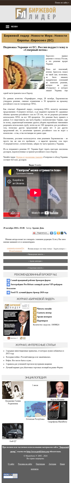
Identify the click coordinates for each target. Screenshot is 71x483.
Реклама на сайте (25, 464)
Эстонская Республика (35, 419)
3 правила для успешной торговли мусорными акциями (29, 364)
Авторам (52, 464)
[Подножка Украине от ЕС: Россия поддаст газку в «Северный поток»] (24, 88)
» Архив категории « (35, 261)
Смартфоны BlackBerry (57, 422)
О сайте (11, 464)
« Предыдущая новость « (35, 254)
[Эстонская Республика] (35, 416)
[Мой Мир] (62, 233)
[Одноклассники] (58, 233)
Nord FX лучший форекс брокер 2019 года (29, 292)
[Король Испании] (57, 397)
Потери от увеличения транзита (29, 157)
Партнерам (42, 320)
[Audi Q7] (12, 438)
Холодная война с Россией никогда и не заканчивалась (28, 357)
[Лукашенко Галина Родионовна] (12, 398)
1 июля (35, 385)
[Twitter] (55, 233)
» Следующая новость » (35, 268)
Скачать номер (44, 312)
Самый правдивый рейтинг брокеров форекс (30, 280)
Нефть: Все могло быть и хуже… (19, 360)
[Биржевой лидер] (35, 19)
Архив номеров (44, 316)
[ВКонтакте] (51, 233)
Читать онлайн (44, 308)
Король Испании (57, 399)
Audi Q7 (12, 441)
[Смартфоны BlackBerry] (57, 419)
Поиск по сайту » (62, 2)
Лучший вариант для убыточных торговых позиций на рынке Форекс (34, 367)
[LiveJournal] (65, 233)
